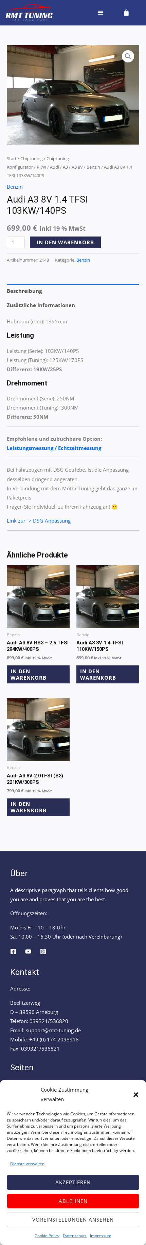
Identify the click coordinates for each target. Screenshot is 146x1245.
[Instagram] (43, 951)
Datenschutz (75, 1236)
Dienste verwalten (27, 1164)
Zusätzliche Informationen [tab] (41, 305)
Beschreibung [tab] (24, 290)
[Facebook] (13, 951)
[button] (135, 1094)
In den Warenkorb (65, 242)
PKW (41, 167)
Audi (54, 167)
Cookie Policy (47, 1236)
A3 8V (77, 167)
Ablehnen (73, 1200)
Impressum (100, 1236)
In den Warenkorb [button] (29, 674)
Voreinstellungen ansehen (73, 1219)
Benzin (93, 167)
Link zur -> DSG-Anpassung (39, 520)
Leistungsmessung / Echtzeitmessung (54, 448)
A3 (65, 167)
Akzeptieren (73, 1182)
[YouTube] (28, 951)
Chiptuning (31, 158)
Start (12, 158)
